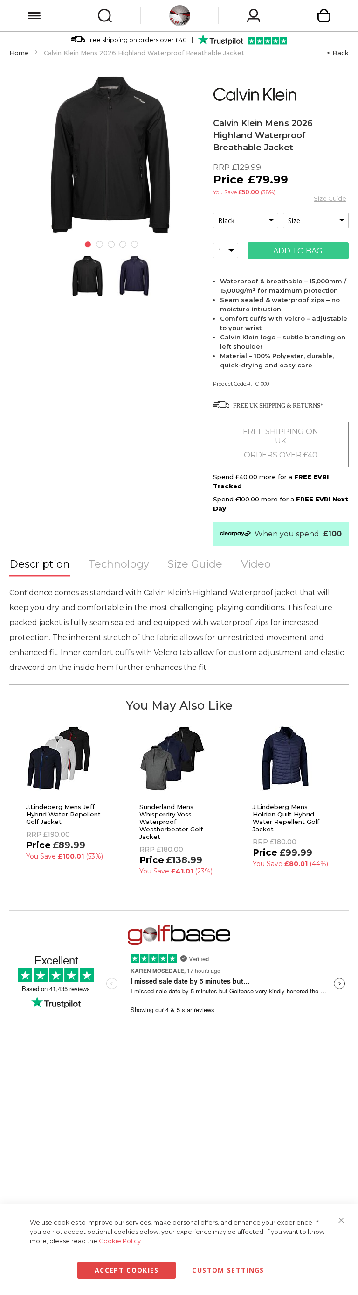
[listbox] (246, 220)
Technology (119, 564)
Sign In (253, 16)
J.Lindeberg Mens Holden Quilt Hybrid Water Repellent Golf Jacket (286, 818)
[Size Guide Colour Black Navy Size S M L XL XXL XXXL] (281, 220)
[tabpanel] (88, 246)
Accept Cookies (127, 1270)
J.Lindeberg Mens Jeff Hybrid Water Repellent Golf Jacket (63, 814)
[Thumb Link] (87, 275)
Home (19, 52)
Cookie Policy (120, 1241)
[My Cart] (323, 15)
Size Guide (330, 198)
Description (39, 564)
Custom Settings (228, 1270)
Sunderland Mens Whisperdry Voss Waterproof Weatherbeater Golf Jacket (171, 821)
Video (256, 564)
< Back (338, 52)
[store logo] (180, 15)
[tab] (39, 565)
